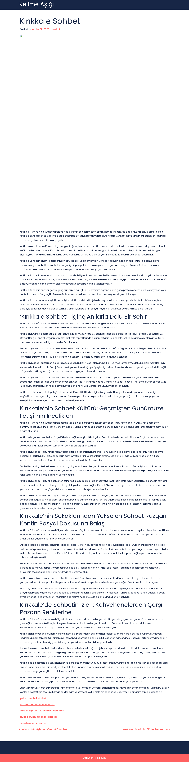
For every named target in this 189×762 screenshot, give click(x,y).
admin (57, 29)
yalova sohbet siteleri (33, 698)
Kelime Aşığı (36, 4)
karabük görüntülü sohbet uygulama (42, 710)
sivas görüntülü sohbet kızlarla (38, 716)
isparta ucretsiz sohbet (33, 723)
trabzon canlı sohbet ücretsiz (37, 704)
